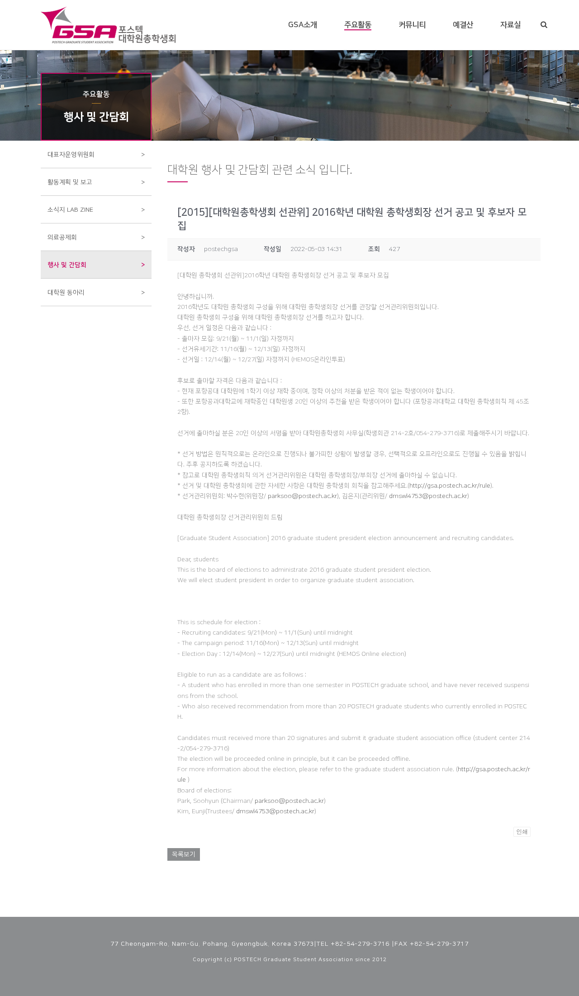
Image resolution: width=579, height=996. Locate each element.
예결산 (463, 25)
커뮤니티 (412, 25)
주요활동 (357, 25)
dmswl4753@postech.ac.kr (428, 496)
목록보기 (183, 854)
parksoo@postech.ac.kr (302, 496)
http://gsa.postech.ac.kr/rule (449, 485)
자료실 (510, 25)
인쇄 (522, 831)
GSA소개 (302, 25)
